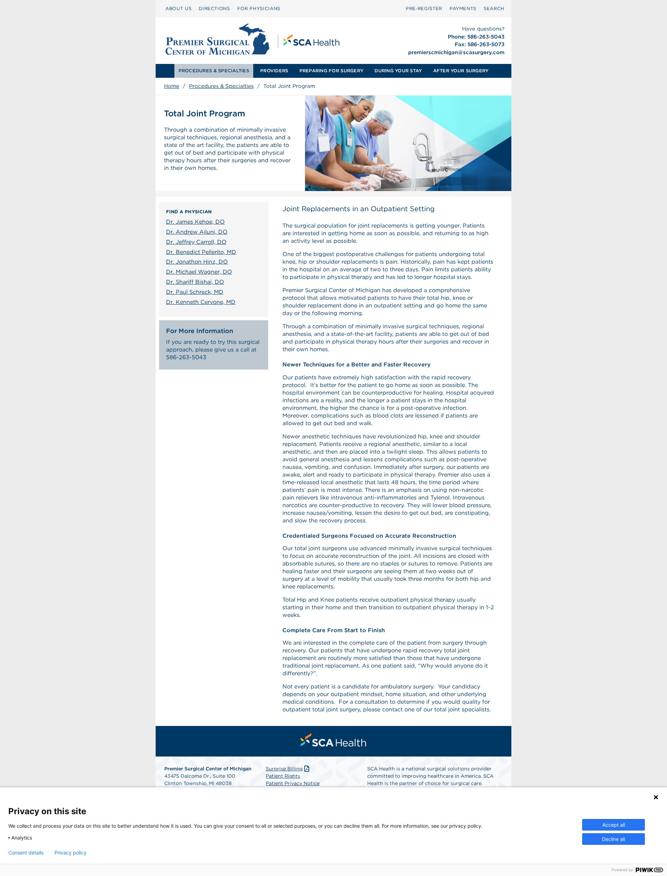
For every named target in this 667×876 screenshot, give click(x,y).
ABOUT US (178, 8)
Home (171, 86)
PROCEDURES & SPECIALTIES (214, 70)
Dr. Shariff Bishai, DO (195, 282)
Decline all (613, 839)
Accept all (613, 825)
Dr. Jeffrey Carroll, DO (196, 242)
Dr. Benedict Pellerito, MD (201, 252)
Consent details (25, 853)
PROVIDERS (274, 70)
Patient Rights (283, 776)
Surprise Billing (284, 768)
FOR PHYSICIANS (258, 8)
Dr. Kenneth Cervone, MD (201, 302)
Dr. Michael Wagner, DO (199, 271)
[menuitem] (178, 8)
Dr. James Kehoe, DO (195, 221)
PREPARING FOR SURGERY (331, 70)
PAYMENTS (463, 8)
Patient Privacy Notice (293, 783)
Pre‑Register (424, 8)
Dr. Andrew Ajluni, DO (197, 232)
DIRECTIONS (214, 8)
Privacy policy (71, 853)
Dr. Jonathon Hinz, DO (197, 261)
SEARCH (494, 8)
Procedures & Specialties (221, 86)
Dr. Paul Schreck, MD (194, 292)
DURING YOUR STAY (398, 70)
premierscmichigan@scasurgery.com (456, 52)
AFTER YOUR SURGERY (461, 70)
